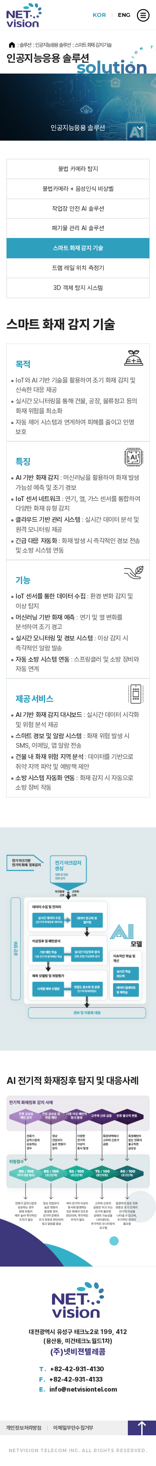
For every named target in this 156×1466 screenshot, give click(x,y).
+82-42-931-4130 (77, 1369)
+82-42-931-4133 (76, 1379)
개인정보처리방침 (23, 1428)
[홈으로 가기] (11, 44)
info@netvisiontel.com (83, 1389)
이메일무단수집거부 (73, 1428)
